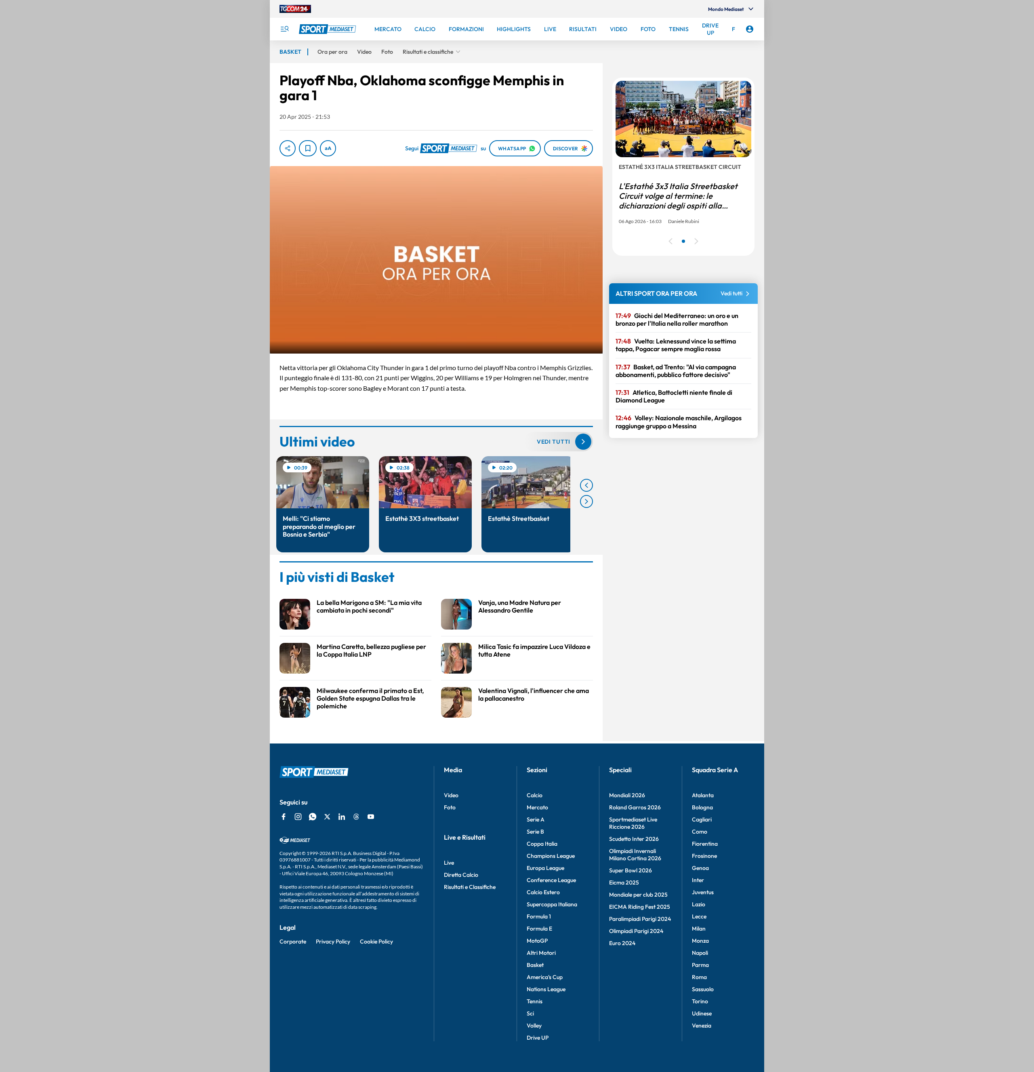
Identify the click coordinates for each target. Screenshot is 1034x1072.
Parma (700, 965)
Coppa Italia (542, 843)
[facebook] (284, 817)
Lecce (699, 916)
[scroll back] (586, 485)
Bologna (702, 807)
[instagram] (298, 817)
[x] (327, 817)
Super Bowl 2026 (630, 870)
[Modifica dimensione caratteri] (328, 148)
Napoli (700, 952)
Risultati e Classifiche (470, 887)
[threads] (356, 817)
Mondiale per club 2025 (638, 894)
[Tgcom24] (295, 9)
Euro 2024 (622, 943)
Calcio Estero (543, 892)
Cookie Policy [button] (376, 941)
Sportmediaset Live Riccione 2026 (633, 823)
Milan (699, 928)
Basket (535, 965)
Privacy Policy (333, 941)
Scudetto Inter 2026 (634, 838)
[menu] (284, 29)
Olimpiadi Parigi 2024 (636, 931)
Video (451, 795)
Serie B (535, 831)
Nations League (546, 989)
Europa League (545, 868)
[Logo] (328, 29)
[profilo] (749, 29)
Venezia (701, 1025)
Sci (530, 1013)
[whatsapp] (313, 817)
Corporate (293, 941)
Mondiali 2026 (627, 795)
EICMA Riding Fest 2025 (639, 906)
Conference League (551, 880)
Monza (700, 940)
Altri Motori (541, 952)
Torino (700, 1001)
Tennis (534, 1001)
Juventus (703, 892)
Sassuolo (703, 989)
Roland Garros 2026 (635, 807)
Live (449, 862)
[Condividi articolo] (288, 148)
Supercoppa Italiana (552, 904)
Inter (698, 880)
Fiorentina (705, 843)
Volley (534, 1025)
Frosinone (704, 855)
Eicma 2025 (624, 882)
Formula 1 (539, 916)
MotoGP (537, 940)
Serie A (535, 819)
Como (699, 831)
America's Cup (545, 977)
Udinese (702, 1013)
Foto (450, 807)
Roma (699, 977)
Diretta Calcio (461, 874)
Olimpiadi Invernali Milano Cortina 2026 (635, 854)
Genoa (700, 868)
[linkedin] (342, 817)
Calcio (534, 795)
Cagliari (702, 819)
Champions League (551, 855)
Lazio (698, 904)
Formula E (539, 928)
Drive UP (538, 1037)
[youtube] (371, 817)
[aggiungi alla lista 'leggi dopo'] (308, 148)
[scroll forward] (586, 501)
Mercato (537, 807)
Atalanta (703, 795)
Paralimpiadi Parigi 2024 (640, 918)
